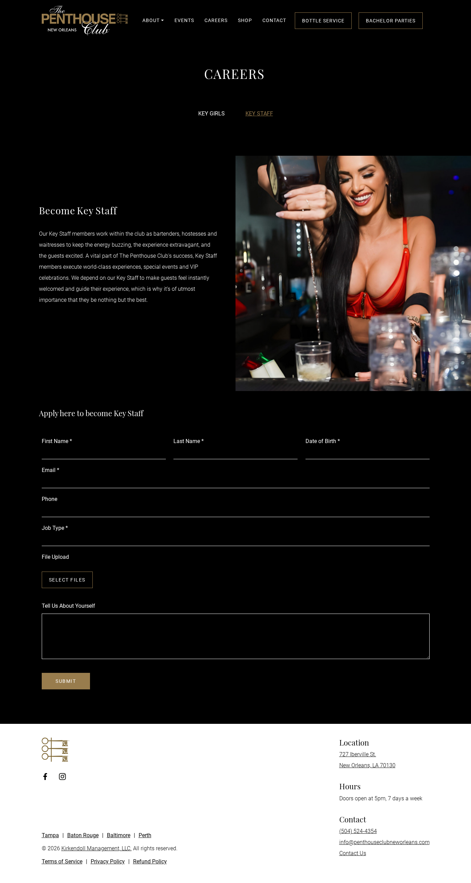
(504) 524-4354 (358, 831)
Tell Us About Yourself (68, 606)
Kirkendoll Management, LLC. (96, 848)
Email (50, 470)
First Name (57, 441)
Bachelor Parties (390, 20)
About (151, 20)
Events (184, 20)
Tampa (50, 835)
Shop (245, 20)
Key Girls (211, 113)
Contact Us (352, 853)
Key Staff (259, 113)
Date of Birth (322, 441)
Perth (145, 835)
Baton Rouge (83, 835)
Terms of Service (62, 861)
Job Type (55, 528)
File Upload (55, 557)
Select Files (67, 580)
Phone (49, 499)
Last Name (188, 441)
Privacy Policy (108, 861)
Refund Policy (150, 861)
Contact (274, 20)
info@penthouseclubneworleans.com (384, 842)
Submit (66, 681)
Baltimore (118, 835)
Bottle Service (323, 20)
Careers (216, 20)
